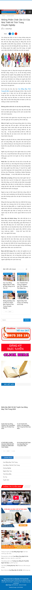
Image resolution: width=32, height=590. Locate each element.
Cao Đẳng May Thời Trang (10, 462)
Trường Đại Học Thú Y (13, 565)
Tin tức (5, 477)
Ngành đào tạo (7, 471)
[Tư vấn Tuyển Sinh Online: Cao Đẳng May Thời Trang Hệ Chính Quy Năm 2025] (24, 417)
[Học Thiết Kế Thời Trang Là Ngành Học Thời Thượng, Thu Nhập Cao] (23, 277)
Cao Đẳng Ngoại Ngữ (17, 551)
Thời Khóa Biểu (7, 474)
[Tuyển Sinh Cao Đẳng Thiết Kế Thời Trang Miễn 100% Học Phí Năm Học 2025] (8, 417)
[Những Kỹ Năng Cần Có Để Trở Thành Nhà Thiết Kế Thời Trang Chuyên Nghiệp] (9, 295)
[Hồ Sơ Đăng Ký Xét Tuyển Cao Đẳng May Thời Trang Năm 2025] (24, 436)
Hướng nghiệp (8, 273)
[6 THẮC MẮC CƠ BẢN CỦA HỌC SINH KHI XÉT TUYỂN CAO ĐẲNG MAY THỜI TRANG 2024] (8, 436)
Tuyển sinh (6, 480)
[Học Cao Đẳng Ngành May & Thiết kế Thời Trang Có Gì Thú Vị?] (9, 277)
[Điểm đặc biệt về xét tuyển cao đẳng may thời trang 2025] (16, 396)
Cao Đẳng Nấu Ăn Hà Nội (15, 570)
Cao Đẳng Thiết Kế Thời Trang (11, 465)
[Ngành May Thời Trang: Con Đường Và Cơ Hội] (23, 295)
